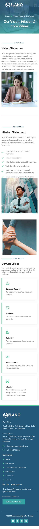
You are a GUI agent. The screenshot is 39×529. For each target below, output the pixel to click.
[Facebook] (13, 521)
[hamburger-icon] (35, 5)
